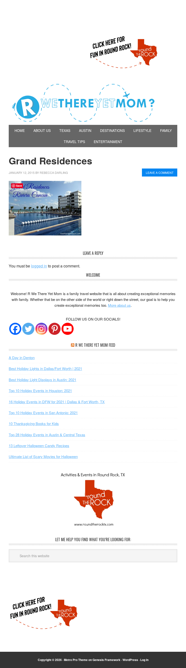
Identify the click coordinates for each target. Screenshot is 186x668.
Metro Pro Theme (76, 660)
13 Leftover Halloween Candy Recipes (39, 445)
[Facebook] (15, 329)
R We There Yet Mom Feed (95, 345)
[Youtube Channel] (68, 329)
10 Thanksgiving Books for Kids (34, 423)
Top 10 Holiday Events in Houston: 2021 (40, 390)
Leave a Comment (159, 172)
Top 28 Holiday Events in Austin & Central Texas (47, 434)
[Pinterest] (54, 329)
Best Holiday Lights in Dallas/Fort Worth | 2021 (45, 368)
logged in (39, 266)
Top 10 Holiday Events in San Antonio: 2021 (43, 412)
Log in (144, 660)
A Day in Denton (22, 357)
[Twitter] (28, 329)
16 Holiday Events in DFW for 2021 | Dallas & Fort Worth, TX (57, 401)
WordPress (130, 660)
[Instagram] (41, 329)
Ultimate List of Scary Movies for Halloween (43, 456)
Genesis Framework (106, 660)
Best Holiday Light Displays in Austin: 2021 (42, 379)
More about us (119, 305)
